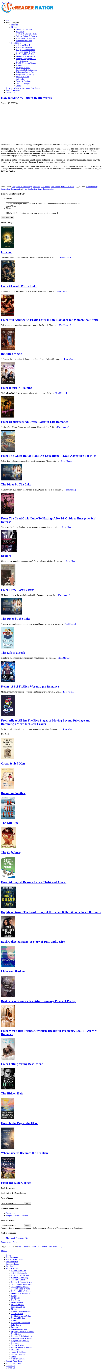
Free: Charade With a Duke (19, 286)
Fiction (14, 27)
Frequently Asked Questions (17, 1215)
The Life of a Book (13, 652)
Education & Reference (25, 56)
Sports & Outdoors (23, 81)
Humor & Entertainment (25, 38)
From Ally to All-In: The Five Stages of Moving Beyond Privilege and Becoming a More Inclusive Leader (45, 722)
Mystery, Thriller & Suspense (22, 1332)
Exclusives (15, 1298)
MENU (4, 1251)
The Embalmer (11, 852)
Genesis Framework (39, 1246)
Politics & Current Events (26, 72)
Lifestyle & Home (23, 68)
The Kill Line (9, 822)
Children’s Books (18, 1280)
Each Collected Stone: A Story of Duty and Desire (33, 941)
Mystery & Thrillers (24, 29)
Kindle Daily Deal (13, 1363)
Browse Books (12, 1268)
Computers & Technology (22, 187)
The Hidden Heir (12, 1093)
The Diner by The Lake (16, 484)
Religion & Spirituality (25, 74)
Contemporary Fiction (20, 1286)
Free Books (10, 1266)
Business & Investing (19, 1277)
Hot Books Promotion (14, 1259)
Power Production (29, 189)
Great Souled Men (13, 763)
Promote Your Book (14, 1361)
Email (9, 199)
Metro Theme (22, 1246)
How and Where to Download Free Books (23, 88)
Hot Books (45, 187)
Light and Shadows (13, 971)
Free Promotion (12, 1262)
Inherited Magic (11, 353)
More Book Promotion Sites (17, 1238)
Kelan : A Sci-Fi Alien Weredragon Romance (30, 686)
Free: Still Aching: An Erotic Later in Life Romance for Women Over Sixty (49, 319)
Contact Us (10, 92)
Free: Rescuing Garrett (16, 1182)
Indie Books (16, 1325)
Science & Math (22, 77)
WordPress (53, 1246)
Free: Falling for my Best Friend (22, 1063)
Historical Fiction (18, 1318)
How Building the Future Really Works (26, 97)
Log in (61, 1246)
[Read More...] (65, 257)
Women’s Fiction (17, 1359)
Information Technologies (11, 189)
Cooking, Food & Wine (25, 52)
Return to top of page (9, 1242)
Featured (14, 25)
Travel (18, 86)
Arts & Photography (24, 47)
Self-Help (20, 79)
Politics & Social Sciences (21, 1338)
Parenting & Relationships (26, 70)
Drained (6, 555)
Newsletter (10, 1365)
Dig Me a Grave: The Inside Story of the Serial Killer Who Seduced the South (51, 912)
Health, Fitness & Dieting (26, 63)
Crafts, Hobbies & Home (26, 54)
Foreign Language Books (26, 59)
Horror (13, 1295)
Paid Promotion (12, 1257)
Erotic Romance (17, 1305)
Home (8, 20)
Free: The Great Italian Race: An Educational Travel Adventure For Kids (48, 455)
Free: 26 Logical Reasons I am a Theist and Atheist (33, 882)
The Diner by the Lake (15, 618)
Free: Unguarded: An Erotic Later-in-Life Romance (34, 421)
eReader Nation (7, 3)
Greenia (6, 252)
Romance (20, 31)
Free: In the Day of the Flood (19, 1123)
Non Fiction (16, 43)
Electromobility (92, 187)
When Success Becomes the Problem (24, 1153)
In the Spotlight (17, 1302)
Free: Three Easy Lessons (17, 589)
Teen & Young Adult (24, 83)
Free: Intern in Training (16, 387)
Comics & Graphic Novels (26, 34)
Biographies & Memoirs (25, 50)
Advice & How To (23, 45)
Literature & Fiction (24, 41)
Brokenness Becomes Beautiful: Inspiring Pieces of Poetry (38, 1001)
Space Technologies (46, 189)
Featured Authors (18, 1307)
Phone (8, 208)
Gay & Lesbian (22, 61)
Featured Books (12, 1264)
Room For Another (13, 793)
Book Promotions (13, 90)
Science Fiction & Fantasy (26, 36)
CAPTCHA (11, 206)
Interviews (15, 1327)
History (19, 65)
